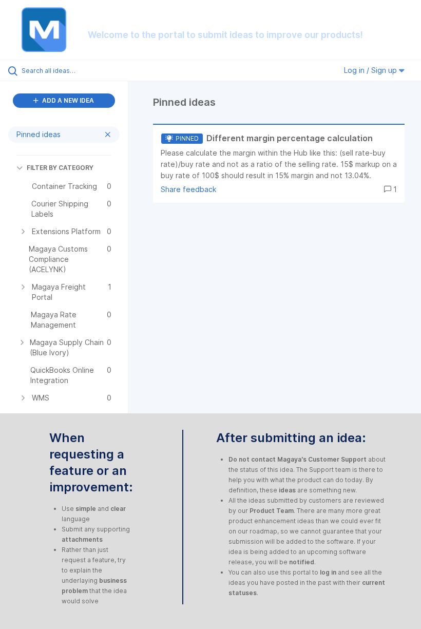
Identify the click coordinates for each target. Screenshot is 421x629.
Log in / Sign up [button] (371, 70)
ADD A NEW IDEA (67, 100)
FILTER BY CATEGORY (60, 167)
